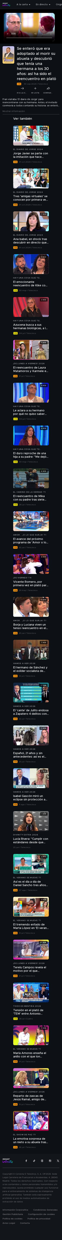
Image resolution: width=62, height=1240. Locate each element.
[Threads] (42, 1160)
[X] (58, 1160)
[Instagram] (50, 1160)
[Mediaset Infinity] (6, 4)
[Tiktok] (34, 1160)
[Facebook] (26, 1160)
